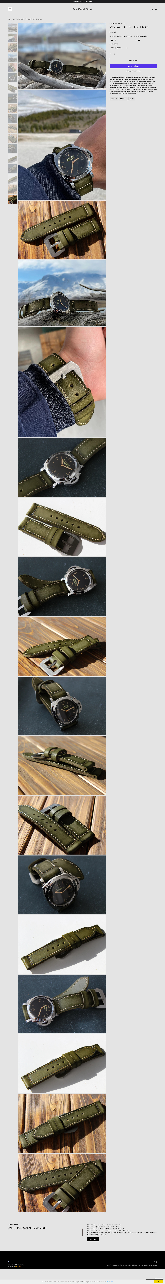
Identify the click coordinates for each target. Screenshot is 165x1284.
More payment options (134, 71)
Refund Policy (148, 1265)
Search (109, 1265)
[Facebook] (154, 1262)
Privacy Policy (127, 1265)
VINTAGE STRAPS (18, 19)
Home (9, 19)
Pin (133, 98)
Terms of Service (117, 1265)
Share (124, 98)
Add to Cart (133, 60)
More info (110, 1281)
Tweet (115, 98)
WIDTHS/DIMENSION (141, 36)
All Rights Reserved (137, 1265)
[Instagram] (156, 1262)
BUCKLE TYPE (114, 44)
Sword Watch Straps (82, 9)
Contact (93, 1239)
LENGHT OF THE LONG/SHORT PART (121, 36)
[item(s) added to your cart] (155, 9)
